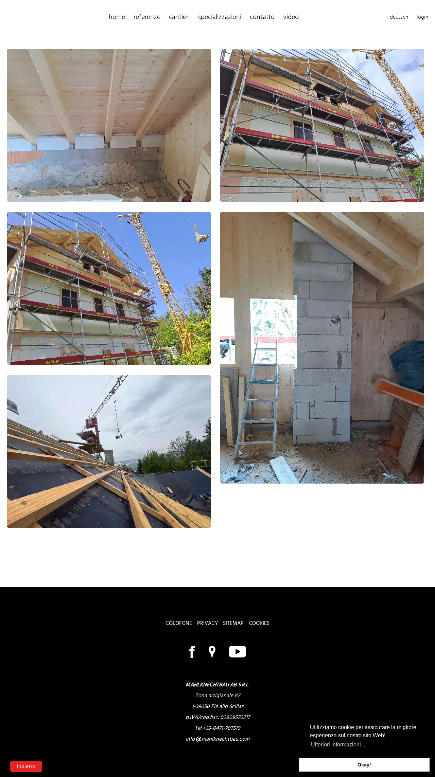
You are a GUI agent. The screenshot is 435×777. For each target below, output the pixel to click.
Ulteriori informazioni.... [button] (338, 744)
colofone (179, 623)
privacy (207, 623)
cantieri (179, 17)
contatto (262, 17)
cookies (259, 623)
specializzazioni (219, 17)
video (291, 17)
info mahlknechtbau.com (217, 739)
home (117, 17)
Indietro (26, 766)
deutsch (399, 17)
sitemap (233, 623)
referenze (147, 17)
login (422, 17)
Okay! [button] (364, 764)
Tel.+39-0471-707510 (217, 728)
